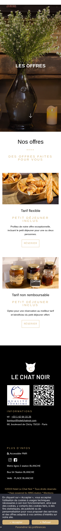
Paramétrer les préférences (30, 527)
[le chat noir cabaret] (10, 459)
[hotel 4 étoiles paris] (15, 459)
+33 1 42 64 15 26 (21, 416)
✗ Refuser (45, 522)
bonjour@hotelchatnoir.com (21, 420)
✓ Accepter (15, 522)
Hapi (11, 492)
